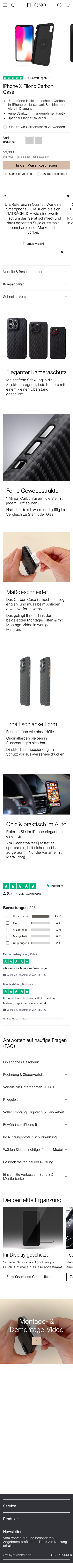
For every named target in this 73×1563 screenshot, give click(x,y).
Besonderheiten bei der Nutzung (28, 1162)
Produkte (11, 1518)
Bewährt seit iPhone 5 (20, 1125)
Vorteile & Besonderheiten (23, 272)
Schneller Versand (17, 297)
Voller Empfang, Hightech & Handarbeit (33, 1112)
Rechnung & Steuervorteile (24, 1074)
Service (9, 1506)
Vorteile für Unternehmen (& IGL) (28, 1087)
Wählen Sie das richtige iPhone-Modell (33, 1149)
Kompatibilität (13, 284)
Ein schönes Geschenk (21, 1062)
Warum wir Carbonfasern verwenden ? (38, 127)
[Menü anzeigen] (5, 5)
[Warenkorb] (67, 5)
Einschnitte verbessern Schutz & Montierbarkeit (28, 1176)
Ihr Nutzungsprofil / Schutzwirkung (30, 1137)
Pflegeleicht (12, 1099)
